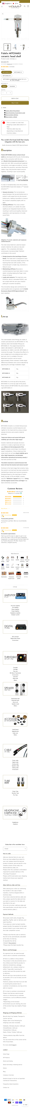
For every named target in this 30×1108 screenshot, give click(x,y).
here (14, 1045)
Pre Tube (15, 795)
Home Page (6, 1054)
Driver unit (15, 702)
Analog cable (15, 764)
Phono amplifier (15, 609)
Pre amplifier (15, 607)
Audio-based (15, 729)
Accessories (15, 640)
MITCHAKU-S (18, 72)
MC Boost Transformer (15, 673)
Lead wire (15, 676)
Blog (4, 1071)
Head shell (15, 678)
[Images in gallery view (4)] (22, 47)
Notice (5, 1068)
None (4, 86)
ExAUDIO (16, 1105)
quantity (3, 89)
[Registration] (25, 849)
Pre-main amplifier (15, 605)
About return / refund (11, 117)
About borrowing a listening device (12, 1064)
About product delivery (11, 114)
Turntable (15, 667)
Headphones (15, 822)
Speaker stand (15, 704)
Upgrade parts (15, 731)
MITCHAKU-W (7, 75)
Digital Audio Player (15, 638)
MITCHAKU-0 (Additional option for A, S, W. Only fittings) (14, 80)
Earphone (15, 824)
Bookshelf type (15, 700)
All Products (6, 1057)
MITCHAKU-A (6, 72)
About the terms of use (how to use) (15, 112)
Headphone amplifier (15, 613)
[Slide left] (1, 47)
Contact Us (6, 1087)
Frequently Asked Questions (10, 1084)
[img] (4, 513)
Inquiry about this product (12, 110)
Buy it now (15, 103)
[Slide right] (28, 47)
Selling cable (15, 767)
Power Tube (15, 791)
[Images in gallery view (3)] (14, 47)
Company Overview (8, 1075)
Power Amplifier (15, 611)
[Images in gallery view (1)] (7, 47)
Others (15, 680)
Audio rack (15, 733)
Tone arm (15, 671)
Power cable (15, 760)
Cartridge (15, 669)
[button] (2, 6)
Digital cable (15, 762)
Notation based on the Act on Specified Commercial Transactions (14, 1079)
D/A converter (15, 636)
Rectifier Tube (15, 793)
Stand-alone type (15, 698)
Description (12, 943)
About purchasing (8, 1061)
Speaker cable (15, 765)
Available (12, 86)
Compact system (15, 614)
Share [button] (4, 107)
